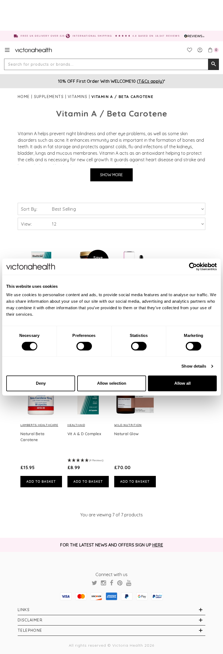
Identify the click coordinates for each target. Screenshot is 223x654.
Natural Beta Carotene (32, 436)
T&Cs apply (150, 81)
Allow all (182, 383)
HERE (157, 545)
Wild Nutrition (128, 425)
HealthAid (76, 425)
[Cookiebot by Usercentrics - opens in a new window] (193, 267)
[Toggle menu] (7, 50)
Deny (41, 383)
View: (26, 224)
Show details (193, 366)
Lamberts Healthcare (39, 425)
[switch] (84, 346)
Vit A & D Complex (84, 433)
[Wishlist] (189, 50)
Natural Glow (126, 433)
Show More (111, 174)
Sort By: (29, 209)
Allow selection (111, 383)
